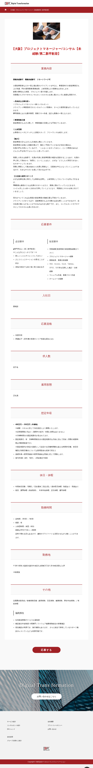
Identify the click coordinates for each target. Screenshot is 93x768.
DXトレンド (11, 729)
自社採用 (10, 737)
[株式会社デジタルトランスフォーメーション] (29, 3)
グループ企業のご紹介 (14, 740)
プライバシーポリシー (55, 725)
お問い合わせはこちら (46, 696)
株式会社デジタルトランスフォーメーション (50, 762)
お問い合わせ (52, 729)
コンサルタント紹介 (13, 725)
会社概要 (51, 721)
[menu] (89, 3)
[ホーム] (5, 8)
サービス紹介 (11, 721)
